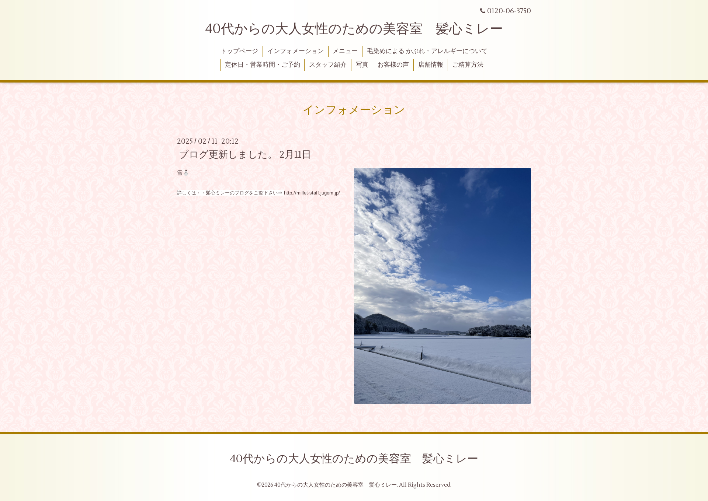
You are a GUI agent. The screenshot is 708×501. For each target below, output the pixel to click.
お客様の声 (393, 65)
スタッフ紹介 (328, 65)
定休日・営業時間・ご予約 (262, 65)
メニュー (345, 51)
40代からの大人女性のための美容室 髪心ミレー (354, 29)
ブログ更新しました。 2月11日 (245, 154)
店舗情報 (430, 65)
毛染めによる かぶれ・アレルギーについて (427, 51)
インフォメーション (295, 51)
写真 (362, 65)
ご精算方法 (467, 65)
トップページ (239, 51)
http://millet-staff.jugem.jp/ (312, 193)
